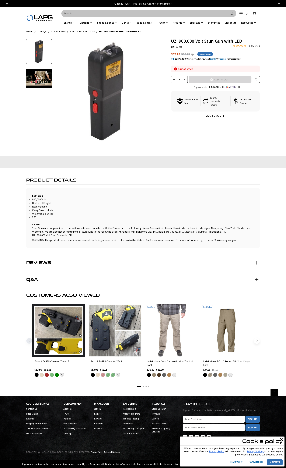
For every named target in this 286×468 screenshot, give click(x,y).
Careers (155, 418)
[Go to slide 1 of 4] (279, 3)
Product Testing (131, 418)
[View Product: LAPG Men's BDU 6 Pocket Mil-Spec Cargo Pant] (227, 330)
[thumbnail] (39, 51)
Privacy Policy (216, 451)
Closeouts (128, 423)
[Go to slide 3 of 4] (7, 3)
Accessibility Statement (74, 428)
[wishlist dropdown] (256, 79)
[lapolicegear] (39, 18)
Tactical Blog (129, 408)
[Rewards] (241, 13)
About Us (68, 408)
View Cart (99, 428)
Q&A (32, 279)
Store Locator (159, 408)
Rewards (98, 418)
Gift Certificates (131, 433)
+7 (174, 375)
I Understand (274, 462)
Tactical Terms (159, 423)
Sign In (213, 59)
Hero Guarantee (34, 433)
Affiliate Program (131, 413)
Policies (67, 418)
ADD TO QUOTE (215, 115)
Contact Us (31, 408)
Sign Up (252, 419)
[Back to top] (274, 392)
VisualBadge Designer (133, 428)
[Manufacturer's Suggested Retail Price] (192, 54)
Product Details (51, 180)
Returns (30, 418)
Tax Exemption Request (38, 428)
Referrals (98, 423)
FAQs (66, 413)
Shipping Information (36, 423)
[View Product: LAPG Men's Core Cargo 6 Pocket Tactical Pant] (171, 330)
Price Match (32, 413)
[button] (215, 87)
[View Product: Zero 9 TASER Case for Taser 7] (58, 330)
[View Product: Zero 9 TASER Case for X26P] (115, 330)
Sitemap (67, 433)
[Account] (247, 13)
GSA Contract (70, 423)
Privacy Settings (255, 451)
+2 (62, 375)
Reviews (38, 262)
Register (222, 59)
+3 (230, 375)
